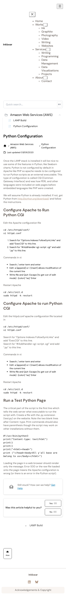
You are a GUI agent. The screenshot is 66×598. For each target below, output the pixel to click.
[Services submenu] (48, 49)
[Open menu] (60, 6)
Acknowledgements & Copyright (33, 590)
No (53, 512)
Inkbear (7, 44)
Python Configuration (25, 126)
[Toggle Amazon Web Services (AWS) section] (60, 115)
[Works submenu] (45, 24)
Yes (53, 503)
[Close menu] (32, 14)
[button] (33, 115)
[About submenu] (45, 77)
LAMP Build (19, 120)
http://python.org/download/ (33, 198)
